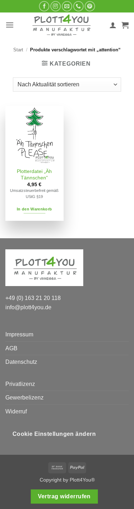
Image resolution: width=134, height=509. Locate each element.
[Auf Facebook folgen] (44, 6)
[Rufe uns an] (78, 6)
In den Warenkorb (34, 209)
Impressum (19, 334)
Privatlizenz (20, 384)
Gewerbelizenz (24, 398)
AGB (11, 348)
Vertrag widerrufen (64, 496)
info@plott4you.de (28, 307)
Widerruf (16, 411)
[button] (9, 25)
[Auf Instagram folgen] (55, 6)
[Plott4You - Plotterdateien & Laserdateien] (61, 24)
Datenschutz (21, 362)
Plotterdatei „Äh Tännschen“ (34, 174)
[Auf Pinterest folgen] (90, 6)
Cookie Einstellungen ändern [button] (54, 434)
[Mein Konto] (112, 25)
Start (18, 49)
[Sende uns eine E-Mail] (67, 6)
